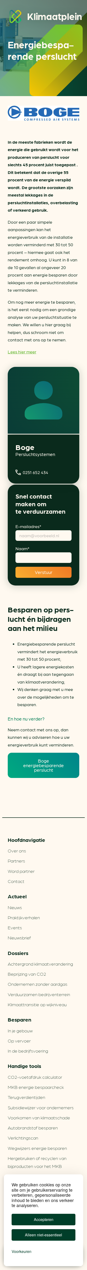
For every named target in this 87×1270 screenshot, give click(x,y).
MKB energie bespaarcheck (36, 1087)
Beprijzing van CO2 (27, 973)
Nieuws (15, 907)
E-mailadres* (28, 526)
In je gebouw (20, 1030)
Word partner (21, 871)
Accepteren (43, 1219)
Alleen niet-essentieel (43, 1235)
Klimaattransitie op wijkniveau (37, 1004)
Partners (16, 860)
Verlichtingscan (23, 1137)
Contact (16, 881)
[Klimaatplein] (15, 17)
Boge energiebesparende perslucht (43, 765)
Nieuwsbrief (19, 937)
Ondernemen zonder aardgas (37, 983)
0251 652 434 (35, 472)
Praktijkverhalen (24, 917)
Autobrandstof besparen (33, 1127)
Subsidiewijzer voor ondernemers (41, 1107)
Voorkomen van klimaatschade (39, 1117)
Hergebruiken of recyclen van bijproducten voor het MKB (37, 1162)
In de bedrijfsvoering (28, 1050)
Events (15, 927)
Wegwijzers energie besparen (37, 1148)
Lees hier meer (22, 351)
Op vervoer (19, 1040)
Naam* (22, 548)
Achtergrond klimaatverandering (40, 963)
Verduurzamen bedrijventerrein (39, 994)
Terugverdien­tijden (26, 1097)
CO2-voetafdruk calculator (35, 1076)
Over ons (17, 850)
